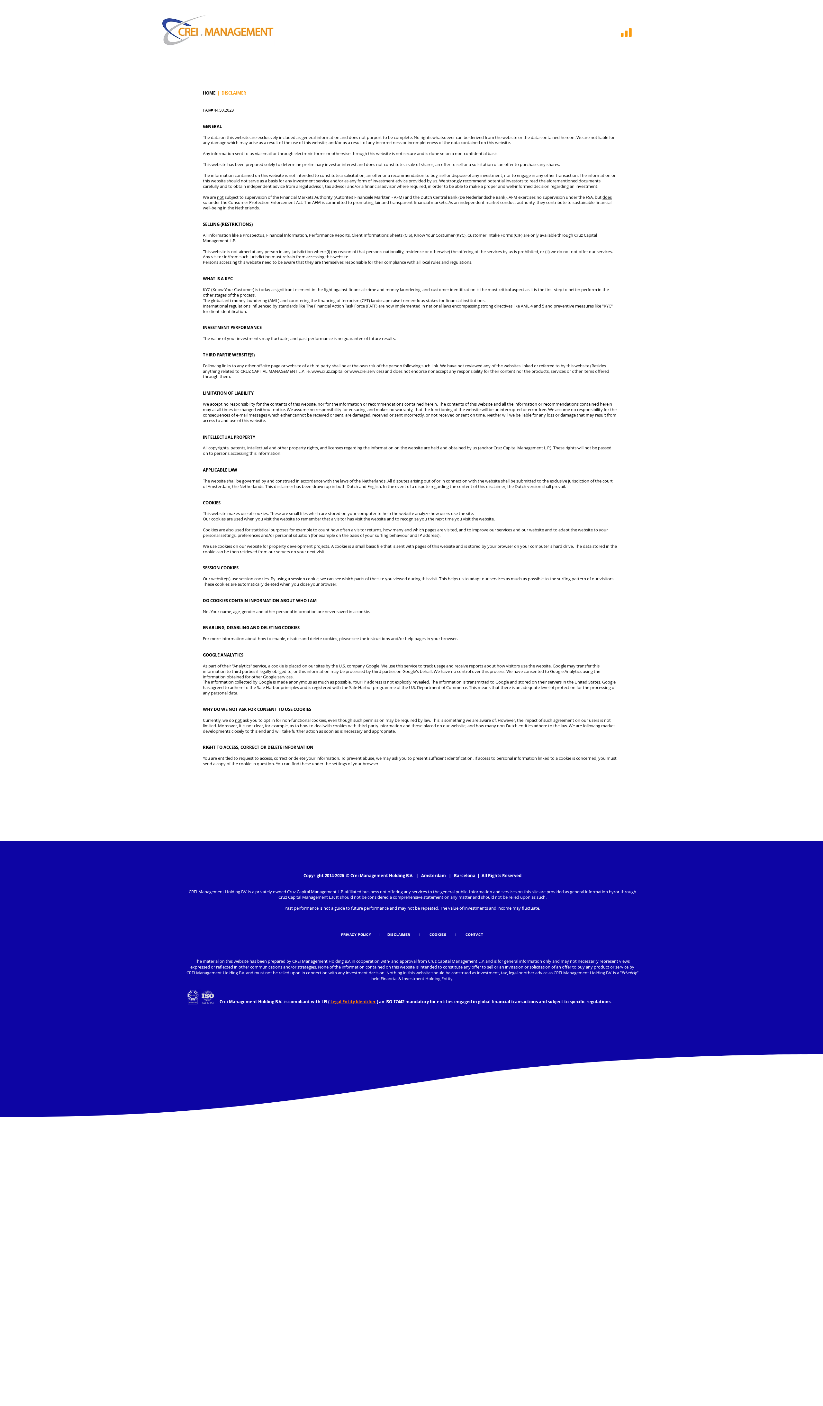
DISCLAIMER (234, 93)
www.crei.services (366, 371)
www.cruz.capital (327, 371)
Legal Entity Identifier (353, 1002)
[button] (626, 32)
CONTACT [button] (473, 934)
